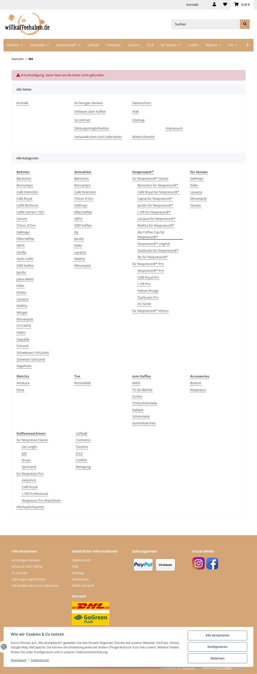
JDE (24, 453)
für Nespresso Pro (30, 473)
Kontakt (192, 4)
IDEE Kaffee (25, 265)
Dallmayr (23, 232)
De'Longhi (29, 446)
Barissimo (24, 178)
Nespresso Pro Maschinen (41, 500)
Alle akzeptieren (217, 635)
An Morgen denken (88, 103)
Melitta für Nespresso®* (156, 225)
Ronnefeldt (82, 383)
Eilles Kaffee (25, 238)
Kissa (20, 389)
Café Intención (27, 192)
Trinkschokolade (144, 403)
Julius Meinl (25, 279)
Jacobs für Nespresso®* (155, 205)
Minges (22, 312)
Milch (136, 383)
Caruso (22, 218)
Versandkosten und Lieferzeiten (98, 136)
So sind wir (82, 120)
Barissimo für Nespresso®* (158, 185)
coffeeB (81, 433)
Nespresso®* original (154, 243)
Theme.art (188, 668)
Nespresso (198, 389)
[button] (214, 5)
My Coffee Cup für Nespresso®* (151, 234)
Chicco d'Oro (26, 225)
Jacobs (21, 272)
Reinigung (83, 466)
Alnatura (23, 383)
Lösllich (81, 460)
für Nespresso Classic (32, 440)
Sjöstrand (29, 466)
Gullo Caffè (25, 258)
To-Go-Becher (142, 389)
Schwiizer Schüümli (31, 359)
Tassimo (82, 446)
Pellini (21, 332)
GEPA (21, 245)
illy (76, 232)
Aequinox (29, 480)
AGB (135, 111)
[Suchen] (245, 24)
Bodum (195, 383)
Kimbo (21, 292)
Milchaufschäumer (30, 507)
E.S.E (79, 453)
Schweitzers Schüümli (33, 352)
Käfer (20, 285)
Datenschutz (141, 103)
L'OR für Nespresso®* (154, 212)
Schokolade (141, 416)
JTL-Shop (225, 668)
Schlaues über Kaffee (89, 111)
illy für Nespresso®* (153, 257)
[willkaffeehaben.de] (27, 24)
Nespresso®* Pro (151, 270)
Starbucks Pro (148, 297)
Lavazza (22, 299)
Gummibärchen (144, 423)
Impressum (174, 128)
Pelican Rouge (148, 290)
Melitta (22, 305)
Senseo (195, 205)
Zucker (137, 396)
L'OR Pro (144, 284)
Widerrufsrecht (143, 136)
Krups (26, 460)
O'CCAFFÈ (24, 325)
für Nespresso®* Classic (150, 178)
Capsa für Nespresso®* (155, 198)
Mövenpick (25, 319)
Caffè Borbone (27, 205)
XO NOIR (144, 304)
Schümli (22, 346)
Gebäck (137, 410)
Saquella (23, 339)
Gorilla (21, 252)
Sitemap (138, 120)
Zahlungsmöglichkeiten (91, 128)
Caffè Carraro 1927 (30, 212)
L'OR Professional (35, 493)
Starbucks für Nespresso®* (158, 250)
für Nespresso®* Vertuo (150, 310)
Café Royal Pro (148, 277)
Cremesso (83, 440)
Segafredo (24, 366)
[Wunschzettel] (225, 5)
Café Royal (24, 198)
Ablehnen (217, 658)
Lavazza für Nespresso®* (156, 218)
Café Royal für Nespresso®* (158, 192)
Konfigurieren (217, 647)
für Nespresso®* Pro (148, 263)
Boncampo (25, 185)
